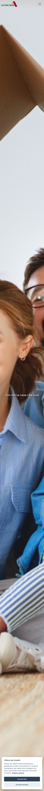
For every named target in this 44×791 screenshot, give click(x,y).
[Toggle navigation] (40, 4)
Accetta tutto (22, 779)
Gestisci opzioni (18, 773)
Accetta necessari (22, 784)
